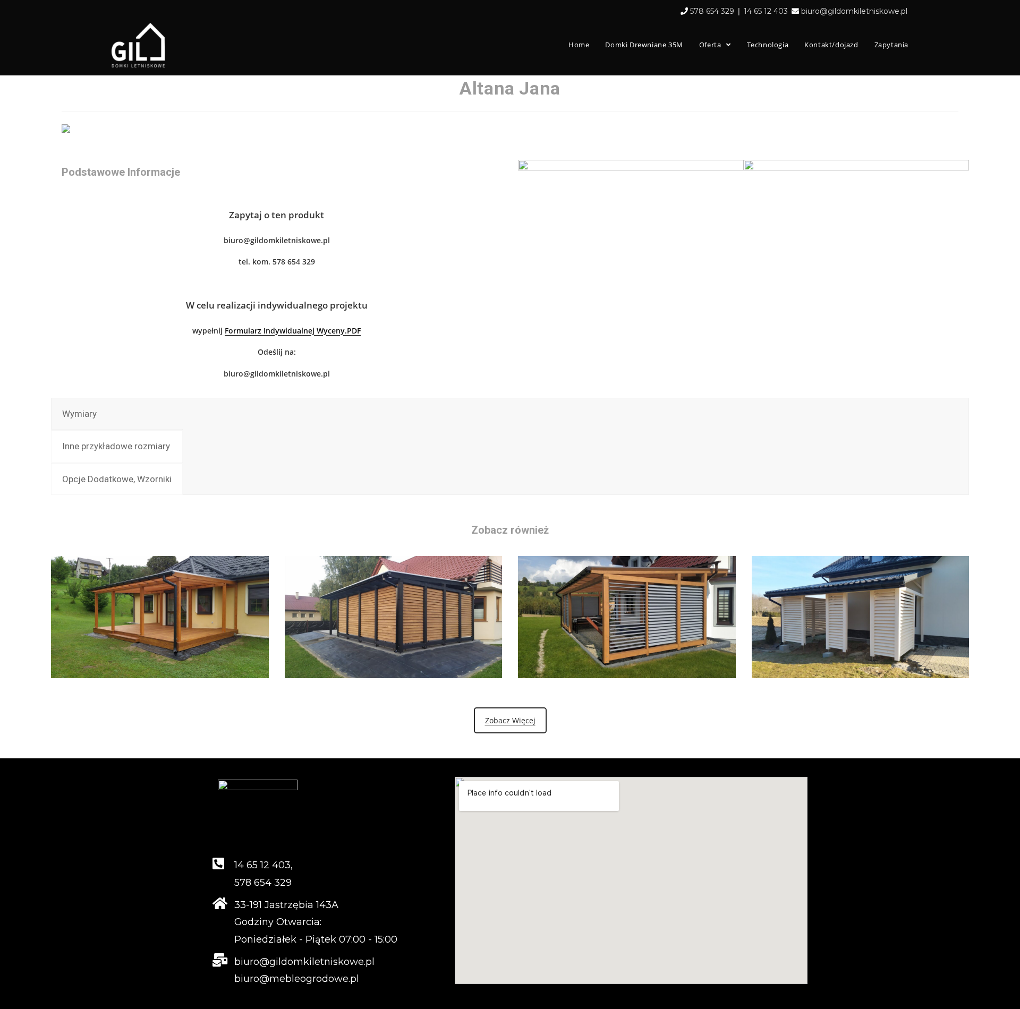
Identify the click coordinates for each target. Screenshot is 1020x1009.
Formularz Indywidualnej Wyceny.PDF (293, 331)
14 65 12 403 (766, 11)
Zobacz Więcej (510, 720)
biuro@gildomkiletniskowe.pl (854, 11)
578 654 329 (712, 11)
